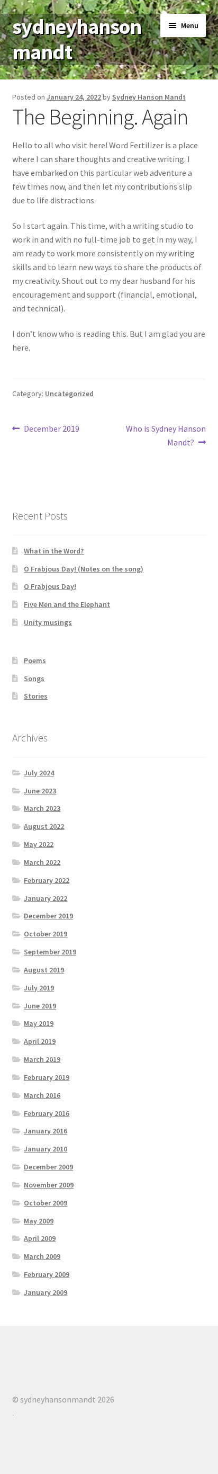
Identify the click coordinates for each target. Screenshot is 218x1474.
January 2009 (45, 1292)
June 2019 (40, 1006)
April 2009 (40, 1238)
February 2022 (46, 880)
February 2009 (46, 1274)
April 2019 (40, 1041)
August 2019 (44, 970)
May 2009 (38, 1221)
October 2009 (45, 1203)
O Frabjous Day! (50, 586)
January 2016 (45, 1131)
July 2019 (39, 988)
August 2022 (44, 826)
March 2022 (42, 862)
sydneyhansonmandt (76, 39)
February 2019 (46, 1077)
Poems (35, 660)
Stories (36, 696)
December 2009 (48, 1167)
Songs (34, 678)
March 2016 (42, 1095)
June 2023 (40, 791)
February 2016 (46, 1113)
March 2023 (42, 808)
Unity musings (48, 622)
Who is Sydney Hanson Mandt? (165, 435)
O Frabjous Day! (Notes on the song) (83, 569)
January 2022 (45, 898)
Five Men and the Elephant (67, 604)
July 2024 (39, 773)
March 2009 (42, 1256)
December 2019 (51, 429)
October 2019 (45, 934)
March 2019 (42, 1059)
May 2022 (38, 844)
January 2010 (45, 1149)
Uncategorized (69, 393)
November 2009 (49, 1185)
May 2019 (38, 1023)
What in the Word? (54, 551)
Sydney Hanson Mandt (149, 97)
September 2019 (50, 952)
